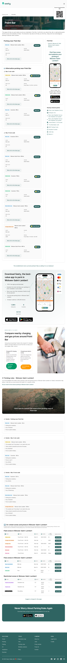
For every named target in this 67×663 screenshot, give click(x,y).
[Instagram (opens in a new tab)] (58, 659)
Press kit (37, 647)
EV (2, 647)
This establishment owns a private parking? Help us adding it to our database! (33, 266)
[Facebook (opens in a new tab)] (51, 659)
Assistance (4, 649)
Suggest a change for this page (33, 599)
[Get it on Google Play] (55, 97)
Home (3, 639)
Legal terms (54, 639)
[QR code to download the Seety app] (59, 14)
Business (4, 652)
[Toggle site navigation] (64, 3)
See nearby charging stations (10, 366)
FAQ (19, 641)
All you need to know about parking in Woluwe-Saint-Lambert (18, 384)
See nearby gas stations (25, 367)
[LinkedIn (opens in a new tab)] (61, 659)
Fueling (4, 644)
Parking (4, 641)
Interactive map (22, 639)
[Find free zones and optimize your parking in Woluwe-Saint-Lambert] (55, 75)
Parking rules (5, 14)
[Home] (6, 4)
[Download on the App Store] (55, 101)
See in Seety (58, 537)
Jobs (36, 641)
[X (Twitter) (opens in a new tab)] (54, 659)
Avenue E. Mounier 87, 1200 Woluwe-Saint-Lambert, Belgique (19, 25)
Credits (52, 641)
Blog (19, 649)
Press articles (38, 644)
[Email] (64, 659)
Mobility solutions (22, 647)
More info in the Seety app (13, 58)
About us (37, 639)
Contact (36, 649)
